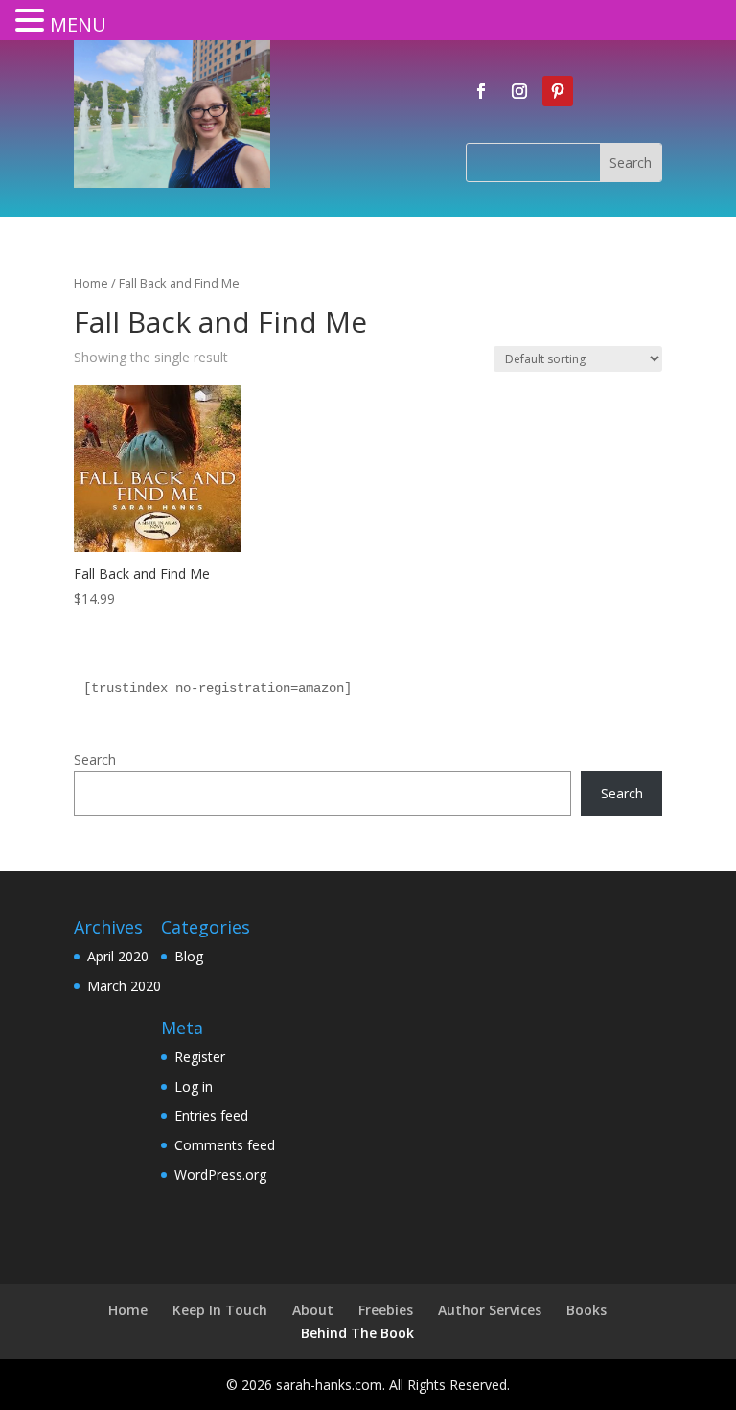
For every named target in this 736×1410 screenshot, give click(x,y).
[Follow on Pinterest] (557, 91)
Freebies (385, 1310)
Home (91, 282)
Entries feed (211, 1115)
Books (586, 1310)
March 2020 (124, 986)
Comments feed (224, 1145)
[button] (32, 21)
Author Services (489, 1310)
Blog (188, 956)
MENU (78, 24)
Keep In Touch (219, 1310)
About (313, 1310)
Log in (193, 1086)
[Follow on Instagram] (519, 91)
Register (199, 1057)
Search (95, 760)
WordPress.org (220, 1175)
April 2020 (118, 956)
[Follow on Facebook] (481, 91)
